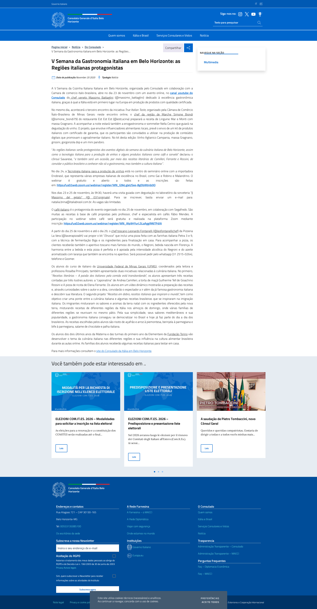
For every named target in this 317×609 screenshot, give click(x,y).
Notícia (76, 47)
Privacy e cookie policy (81, 602)
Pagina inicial (59, 47)
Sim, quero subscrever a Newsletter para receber (79, 576)
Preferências (210, 598)
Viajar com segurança (138, 526)
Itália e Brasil (205, 519)
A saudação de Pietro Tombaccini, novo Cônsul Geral (228, 421)
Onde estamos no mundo (141, 533)
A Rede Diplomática (137, 519)
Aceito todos (210, 602)
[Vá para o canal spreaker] (259, 14)
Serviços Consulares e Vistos (213, 526)
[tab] (154, 471)
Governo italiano (59, 4)
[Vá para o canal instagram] (239, 14)
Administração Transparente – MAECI (218, 553)
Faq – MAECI (205, 574)
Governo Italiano (141, 547)
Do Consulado (93, 47)
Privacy (59, 567)
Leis (63, 448)
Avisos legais (70, 567)
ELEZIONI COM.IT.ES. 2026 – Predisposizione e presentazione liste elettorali (154, 423)
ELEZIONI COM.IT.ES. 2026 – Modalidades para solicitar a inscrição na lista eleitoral (84, 421)
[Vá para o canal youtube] (252, 14)
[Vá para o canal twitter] (246, 14)
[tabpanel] (86, 420)
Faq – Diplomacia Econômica (213, 567)
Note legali (58, 602)
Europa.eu (137, 555)
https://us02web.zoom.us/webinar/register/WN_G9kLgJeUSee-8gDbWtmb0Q (106, 185)
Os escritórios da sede (68, 533)
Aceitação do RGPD (68, 556)
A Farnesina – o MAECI (139, 512)
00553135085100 (70, 526)
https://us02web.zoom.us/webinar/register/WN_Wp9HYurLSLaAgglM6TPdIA (113, 223)
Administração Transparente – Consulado (220, 546)
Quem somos (205, 512)
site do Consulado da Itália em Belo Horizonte (123, 351)
